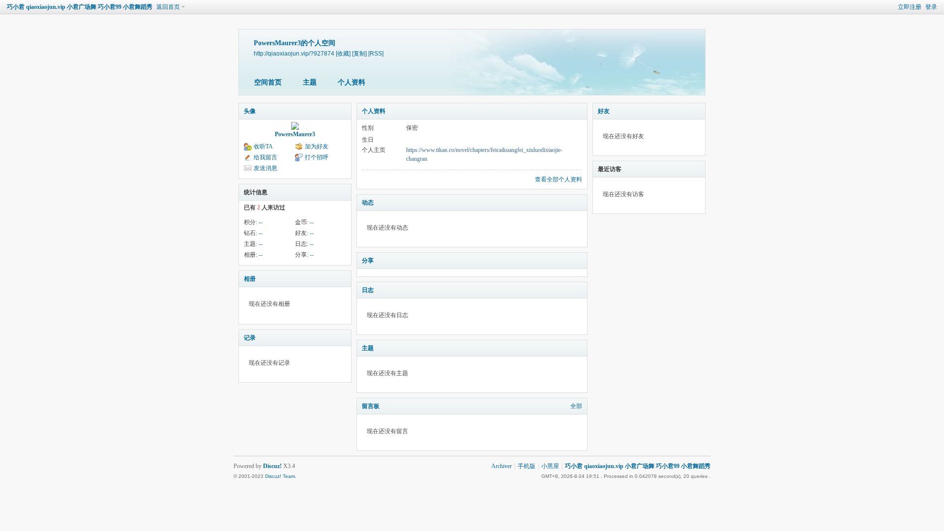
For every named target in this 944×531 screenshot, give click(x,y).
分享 (368, 260)
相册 (250, 278)
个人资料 (351, 82)
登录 (931, 6)
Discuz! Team (280, 476)
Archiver (501, 466)
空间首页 (268, 82)
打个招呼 (316, 157)
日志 (368, 290)
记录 (250, 337)
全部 (576, 406)
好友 (604, 111)
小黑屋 (550, 466)
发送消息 (265, 168)
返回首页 (168, 6)
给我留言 (265, 157)
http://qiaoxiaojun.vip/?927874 (294, 53)
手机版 (526, 466)
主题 (310, 82)
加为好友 (316, 146)
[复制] (359, 53)
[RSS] (376, 53)
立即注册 (909, 6)
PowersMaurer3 (295, 134)
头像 (250, 111)
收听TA (263, 146)
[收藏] (343, 53)
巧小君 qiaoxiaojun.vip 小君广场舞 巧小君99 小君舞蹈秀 (79, 6)
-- (261, 222)
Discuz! (272, 466)
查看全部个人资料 (558, 179)
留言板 (371, 406)
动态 (368, 202)
